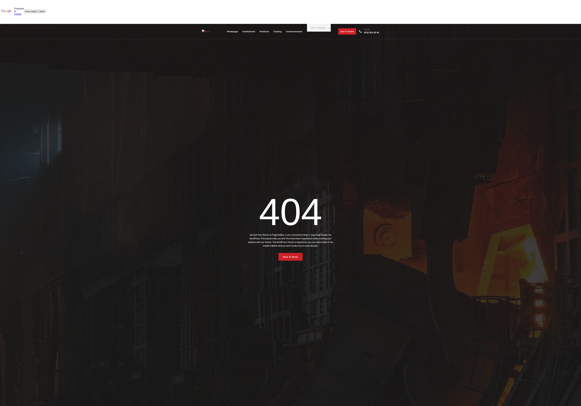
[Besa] (206, 31)
